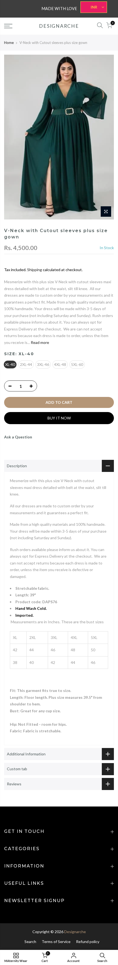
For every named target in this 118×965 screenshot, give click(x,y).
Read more (39, 342)
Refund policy (87, 941)
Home (9, 42)
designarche (59, 26)
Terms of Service (56, 941)
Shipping (34, 269)
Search (30, 941)
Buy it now (59, 418)
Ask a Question (18, 437)
